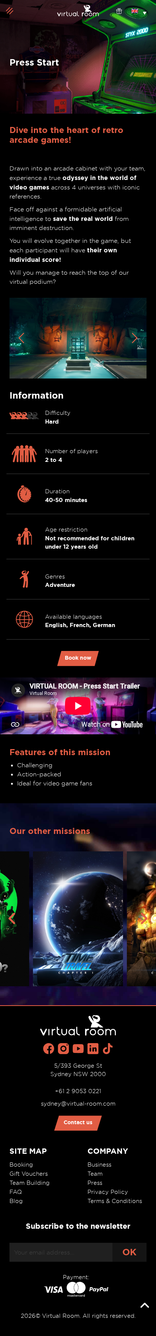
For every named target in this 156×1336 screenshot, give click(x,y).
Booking (21, 1165)
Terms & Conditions (114, 1201)
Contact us (78, 1122)
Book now (78, 658)
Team (95, 1174)
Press (94, 1183)
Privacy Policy (107, 1192)
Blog (16, 1201)
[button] (139, 11)
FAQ (15, 1192)
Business (99, 1165)
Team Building (29, 1183)
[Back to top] (144, 1305)
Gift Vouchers (28, 1174)
